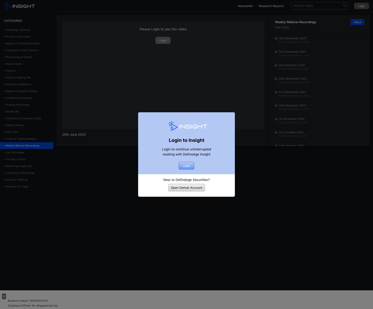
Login (186, 165)
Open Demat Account (186, 188)
